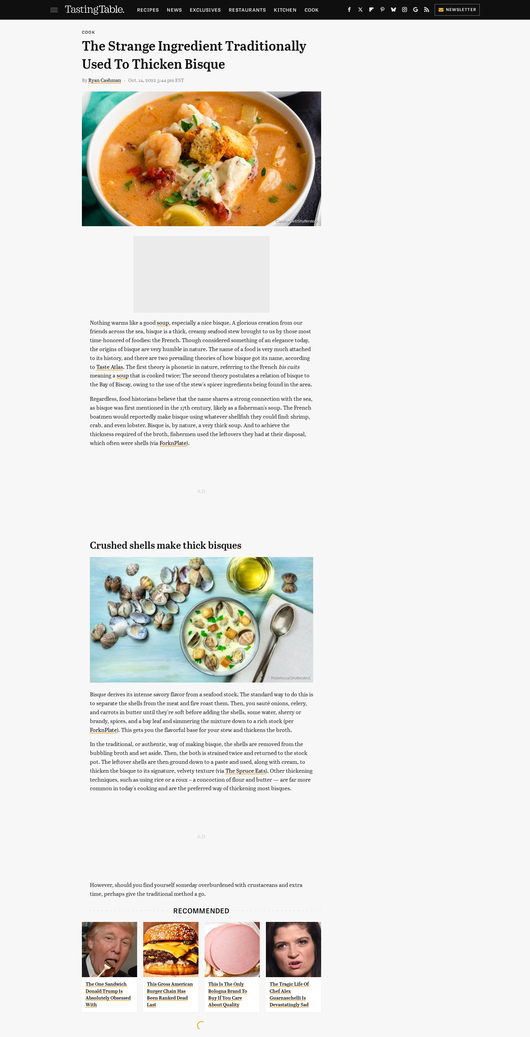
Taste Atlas (109, 366)
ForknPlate (172, 443)
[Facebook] (349, 11)
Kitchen (285, 9)
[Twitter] (360, 11)
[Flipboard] (371, 11)
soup (163, 322)
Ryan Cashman (104, 79)
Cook (312, 9)
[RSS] (427, 11)
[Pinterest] (382, 11)
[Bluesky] (393, 11)
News (174, 9)
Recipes (148, 9)
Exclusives (205, 9)
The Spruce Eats (245, 770)
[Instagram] (404, 11)
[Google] (416, 11)
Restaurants (247, 9)
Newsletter (461, 9)
